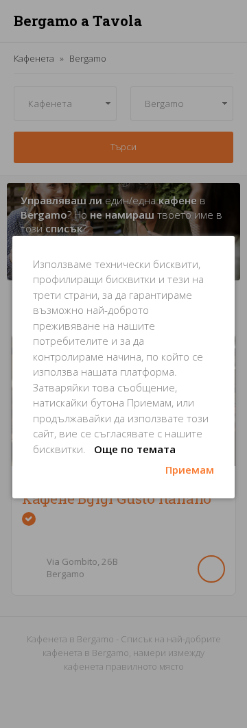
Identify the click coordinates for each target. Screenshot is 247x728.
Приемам (189, 469)
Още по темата (135, 449)
